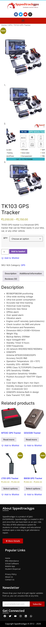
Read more (8, 439)
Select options (10, 488)
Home (4, 25)
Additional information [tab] (31, 273)
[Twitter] (21, 14)
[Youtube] (25, 14)
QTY (5, 238)
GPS (10, 25)
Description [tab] (10, 273)
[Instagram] (30, 14)
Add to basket (18, 251)
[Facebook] (16, 14)
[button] (23, 20)
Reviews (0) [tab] (11, 279)
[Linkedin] (26, 616)
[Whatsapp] (31, 616)
